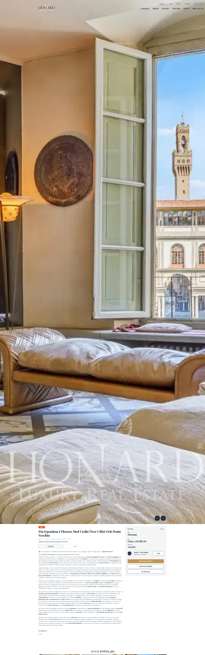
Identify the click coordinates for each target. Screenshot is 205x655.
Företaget (165, 8)
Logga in (178, 4)
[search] (171, 4)
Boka (158, 553)
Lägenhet (47, 539)
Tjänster (155, 8)
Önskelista (187, 4)
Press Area (176, 8)
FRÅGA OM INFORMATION (146, 561)
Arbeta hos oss (198, 8)
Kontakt (186, 8)
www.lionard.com (108, 551)
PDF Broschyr (145, 572)
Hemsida (41, 539)
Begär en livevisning (145, 566)
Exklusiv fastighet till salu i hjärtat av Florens (61, 539)
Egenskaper (145, 8)
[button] (161, 529)
